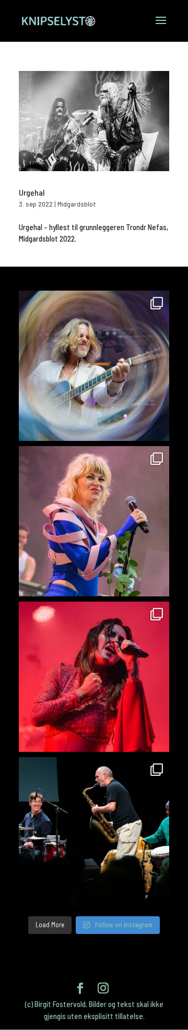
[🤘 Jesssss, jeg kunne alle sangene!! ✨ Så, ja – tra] (94, 521)
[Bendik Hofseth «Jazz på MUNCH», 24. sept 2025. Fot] (94, 832)
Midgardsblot (76, 203)
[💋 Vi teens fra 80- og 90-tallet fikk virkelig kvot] (94, 366)
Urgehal (31, 192)
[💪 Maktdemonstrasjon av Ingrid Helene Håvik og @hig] (94, 677)
